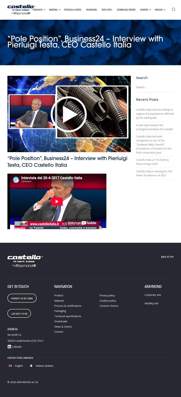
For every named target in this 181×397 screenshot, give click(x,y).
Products (38, 9)
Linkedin (17, 346)
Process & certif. (72, 9)
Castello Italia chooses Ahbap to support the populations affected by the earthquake (155, 113)
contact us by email (22, 298)
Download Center (126, 9)
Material (53, 9)
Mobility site (151, 303)
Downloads (60, 321)
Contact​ (58, 331)
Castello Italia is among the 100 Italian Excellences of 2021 (154, 173)
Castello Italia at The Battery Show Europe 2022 (152, 162)
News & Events (63, 326)
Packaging (91, 9)
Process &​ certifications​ (67, 305)
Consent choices (109, 305)
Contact (144, 9)
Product (58, 295)
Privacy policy (107, 295)
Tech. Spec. (107, 9)
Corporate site (153, 295)
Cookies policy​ (108, 300)
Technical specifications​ (67, 316)
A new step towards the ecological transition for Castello (154, 127)
